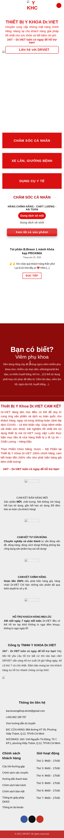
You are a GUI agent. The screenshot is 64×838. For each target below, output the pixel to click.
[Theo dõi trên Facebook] (24, 819)
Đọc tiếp (32, 275)
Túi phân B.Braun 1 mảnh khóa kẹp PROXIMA (32, 251)
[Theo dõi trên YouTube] (40, 819)
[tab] (32, 215)
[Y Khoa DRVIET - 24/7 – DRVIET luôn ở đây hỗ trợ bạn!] (32, 5)
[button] (3, 5)
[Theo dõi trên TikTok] (32, 819)
